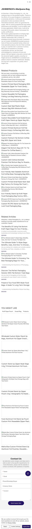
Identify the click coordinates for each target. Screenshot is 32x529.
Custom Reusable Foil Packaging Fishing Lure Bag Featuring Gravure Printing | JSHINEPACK (14, 95)
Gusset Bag (18, 311)
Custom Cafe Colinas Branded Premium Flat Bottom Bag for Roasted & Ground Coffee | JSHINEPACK (15, 161)
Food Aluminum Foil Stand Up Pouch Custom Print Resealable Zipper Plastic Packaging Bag (15, 420)
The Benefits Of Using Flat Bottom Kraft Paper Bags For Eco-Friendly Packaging (14, 228)
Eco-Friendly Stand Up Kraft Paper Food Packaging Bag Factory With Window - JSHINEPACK (14, 195)
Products (26, 311)
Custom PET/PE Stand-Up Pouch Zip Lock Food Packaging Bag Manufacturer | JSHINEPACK (15, 205)
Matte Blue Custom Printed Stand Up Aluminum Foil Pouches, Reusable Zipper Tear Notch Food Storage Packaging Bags (15, 448)
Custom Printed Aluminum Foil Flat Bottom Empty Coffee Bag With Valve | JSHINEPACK (16, 129)
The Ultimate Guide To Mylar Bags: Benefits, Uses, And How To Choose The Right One (15, 244)
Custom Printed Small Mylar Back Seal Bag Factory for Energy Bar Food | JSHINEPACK (15, 183)
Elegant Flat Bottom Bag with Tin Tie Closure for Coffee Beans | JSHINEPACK (15, 149)
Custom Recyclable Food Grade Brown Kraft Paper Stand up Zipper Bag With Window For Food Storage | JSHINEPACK (15, 119)
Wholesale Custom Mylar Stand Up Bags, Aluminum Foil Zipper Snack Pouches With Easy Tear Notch (14, 337)
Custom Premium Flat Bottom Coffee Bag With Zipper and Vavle (15, 139)
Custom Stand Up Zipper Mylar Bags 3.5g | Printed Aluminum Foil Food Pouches (15, 365)
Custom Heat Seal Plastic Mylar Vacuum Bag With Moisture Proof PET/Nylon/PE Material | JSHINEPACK (15, 107)
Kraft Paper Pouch (7, 311)
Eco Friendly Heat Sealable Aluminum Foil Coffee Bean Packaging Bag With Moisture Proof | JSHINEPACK (15, 173)
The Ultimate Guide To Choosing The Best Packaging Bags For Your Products (15, 259)
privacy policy (12, 522)
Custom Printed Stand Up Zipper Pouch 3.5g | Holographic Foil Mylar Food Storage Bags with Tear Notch (15, 392)
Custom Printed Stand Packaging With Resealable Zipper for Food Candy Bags (15, 85)
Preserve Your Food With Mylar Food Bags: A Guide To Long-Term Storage (15, 284)
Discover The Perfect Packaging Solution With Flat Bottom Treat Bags (15, 272)
